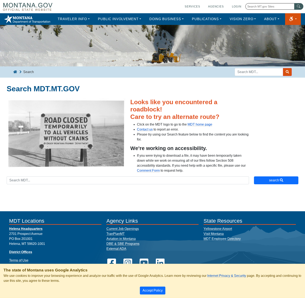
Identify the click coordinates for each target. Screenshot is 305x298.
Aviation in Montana (121, 239)
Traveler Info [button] (72, 19)
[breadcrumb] (15, 72)
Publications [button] (205, 19)
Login (236, 6)
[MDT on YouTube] (144, 263)
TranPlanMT (115, 234)
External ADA (116, 248)
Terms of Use (18, 260)
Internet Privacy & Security (226, 275)
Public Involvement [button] (118, 19)
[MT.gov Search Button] (298, 6)
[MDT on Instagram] (127, 263)
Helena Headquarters (26, 229)
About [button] (270, 19)
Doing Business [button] (165, 19)
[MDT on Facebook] (111, 263)
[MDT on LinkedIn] (160, 263)
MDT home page (200, 124)
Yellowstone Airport (218, 229)
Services (192, 6)
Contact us (145, 129)
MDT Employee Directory (222, 239)
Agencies (216, 6)
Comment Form (148, 170)
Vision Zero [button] (241, 19)
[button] (293, 19)
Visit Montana (214, 234)
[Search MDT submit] (287, 72)
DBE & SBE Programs (122, 243)
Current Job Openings (122, 229)
